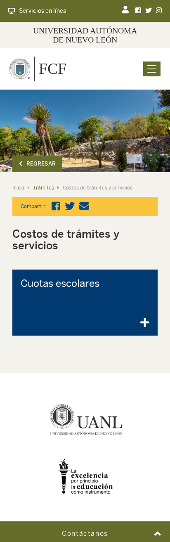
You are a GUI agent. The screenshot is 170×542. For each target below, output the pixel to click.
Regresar (41, 164)
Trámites (43, 188)
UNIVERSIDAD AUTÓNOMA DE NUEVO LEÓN (85, 35)
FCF (52, 68)
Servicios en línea (42, 10)
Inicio (18, 188)
